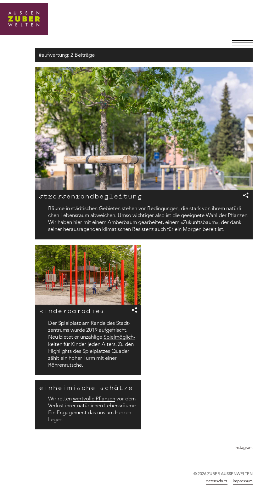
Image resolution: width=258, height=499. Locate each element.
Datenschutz (216, 480)
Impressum (243, 480)
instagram (244, 447)
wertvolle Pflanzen (94, 398)
